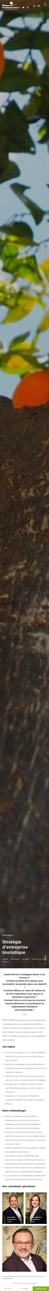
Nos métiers (15, 959)
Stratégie (25, 959)
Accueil (5, 959)
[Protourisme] (10, 6)
